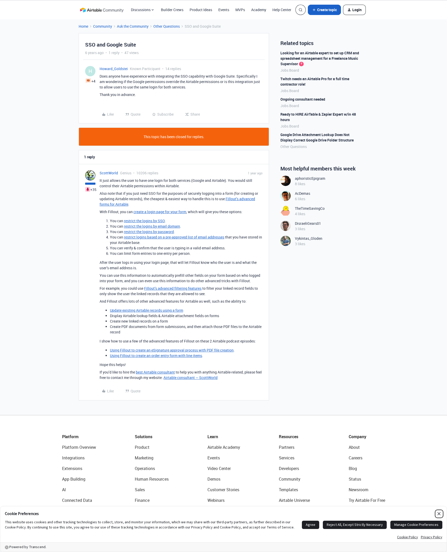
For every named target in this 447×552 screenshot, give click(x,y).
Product (142, 447)
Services (286, 458)
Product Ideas (201, 9)
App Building (73, 479)
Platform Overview (79, 447)
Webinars (216, 500)
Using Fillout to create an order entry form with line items (156, 355)
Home (83, 26)
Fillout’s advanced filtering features (173, 288)
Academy (258, 9)
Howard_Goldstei (114, 68)
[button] (324, 10)
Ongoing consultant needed (302, 99)
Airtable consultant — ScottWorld (190, 377)
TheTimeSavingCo (310, 208)
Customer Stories (223, 490)
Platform (70, 436)
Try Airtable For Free (367, 500)
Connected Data (77, 500)
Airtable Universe (294, 500)
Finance (142, 500)
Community (102, 26)
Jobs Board (289, 70)
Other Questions (166, 26)
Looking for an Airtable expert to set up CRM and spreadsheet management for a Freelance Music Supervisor (319, 58)
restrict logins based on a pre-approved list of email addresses (174, 237)
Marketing (144, 458)
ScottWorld (109, 172)
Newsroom (358, 490)
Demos (213, 479)
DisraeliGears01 (308, 223)
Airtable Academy (223, 447)
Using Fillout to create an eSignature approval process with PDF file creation (172, 350)
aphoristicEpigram (310, 178)
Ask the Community (132, 26)
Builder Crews (172, 9)
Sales (140, 490)
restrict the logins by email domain (152, 226)
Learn (212, 436)
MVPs (240, 9)
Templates (288, 490)
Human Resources (152, 479)
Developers (289, 468)
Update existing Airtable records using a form (146, 310)
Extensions (72, 468)
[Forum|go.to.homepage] (102, 10)
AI (64, 490)
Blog (353, 468)
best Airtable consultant (155, 372)
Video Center (219, 468)
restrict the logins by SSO (144, 220)
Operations (145, 468)
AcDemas (302, 193)
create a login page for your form (159, 211)
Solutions (143, 436)
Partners (286, 447)
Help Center (281, 9)
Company (357, 436)
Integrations (73, 458)
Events (223, 9)
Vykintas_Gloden (308, 238)
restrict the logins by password (149, 231)
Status (355, 479)
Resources (288, 436)
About (354, 447)
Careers (355, 458)
